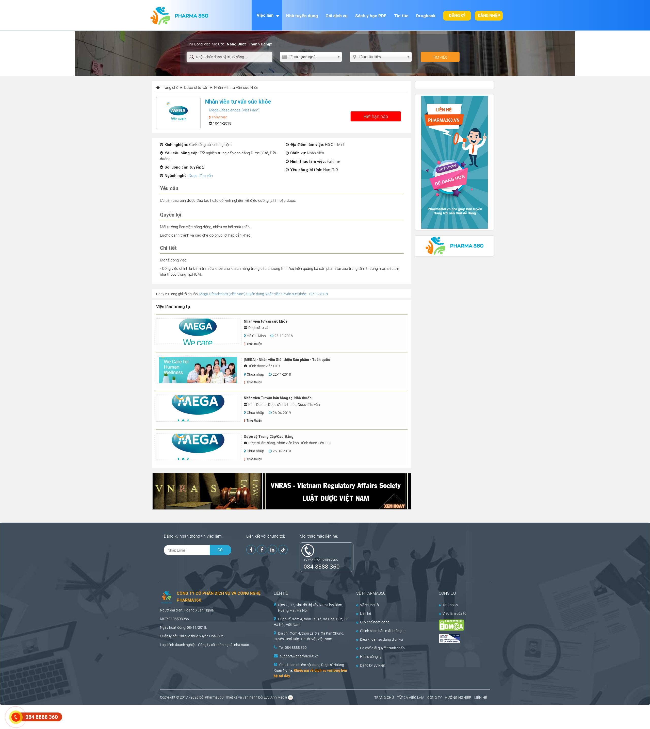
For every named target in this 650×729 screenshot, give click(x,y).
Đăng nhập (489, 15)
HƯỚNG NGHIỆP (458, 697)
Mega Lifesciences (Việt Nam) (234, 110)
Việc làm (265, 15)
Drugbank (425, 15)
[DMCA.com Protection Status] (460, 625)
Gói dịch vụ (337, 15)
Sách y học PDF (370, 15)
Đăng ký (457, 15)
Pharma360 (214, 697)
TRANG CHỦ (384, 697)
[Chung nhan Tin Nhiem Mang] (460, 638)
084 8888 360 (322, 566)
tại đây (284, 676)
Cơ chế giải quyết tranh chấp (382, 648)
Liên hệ (365, 613)
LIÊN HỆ (480, 697)
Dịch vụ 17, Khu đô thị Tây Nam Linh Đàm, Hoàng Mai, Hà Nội (310, 607)
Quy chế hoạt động (374, 622)
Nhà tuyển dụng (302, 15)
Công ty (204, 645)
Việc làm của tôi (455, 613)
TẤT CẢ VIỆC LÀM (410, 697)
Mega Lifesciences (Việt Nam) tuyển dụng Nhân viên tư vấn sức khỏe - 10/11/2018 (263, 294)
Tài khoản (450, 605)
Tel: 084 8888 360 (293, 647)
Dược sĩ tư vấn (201, 175)
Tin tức (401, 15)
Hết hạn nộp (376, 116)
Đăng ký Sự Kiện (372, 665)
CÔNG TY (434, 697)
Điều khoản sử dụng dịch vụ (381, 639)
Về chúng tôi (370, 605)
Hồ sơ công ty (371, 657)
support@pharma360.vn (299, 656)
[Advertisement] (92, 716)
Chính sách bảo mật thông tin (383, 631)
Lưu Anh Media (275, 697)
